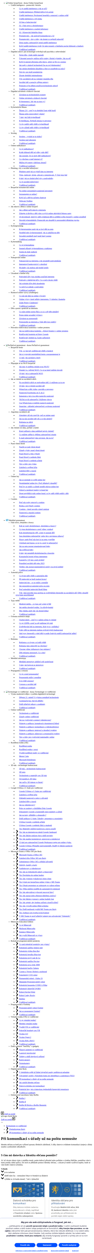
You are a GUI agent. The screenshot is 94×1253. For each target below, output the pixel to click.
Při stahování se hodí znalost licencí (33, 579)
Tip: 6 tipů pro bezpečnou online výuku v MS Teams (39, 882)
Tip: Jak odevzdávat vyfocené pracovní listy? (36, 892)
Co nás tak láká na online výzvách (32, 296)
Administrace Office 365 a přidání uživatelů (36, 862)
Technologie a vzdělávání (29, 713)
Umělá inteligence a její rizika (30, 19)
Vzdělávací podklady (27, 49)
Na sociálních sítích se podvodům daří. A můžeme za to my (42, 382)
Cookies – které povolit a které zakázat (34, 509)
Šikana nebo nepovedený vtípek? (32, 114)
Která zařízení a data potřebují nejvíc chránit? (36, 431)
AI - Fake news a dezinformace (31, 26)
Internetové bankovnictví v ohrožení (33, 264)
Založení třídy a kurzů (27, 471)
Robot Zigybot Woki (27, 992)
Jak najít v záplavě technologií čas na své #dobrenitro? (40, 65)
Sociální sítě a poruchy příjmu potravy (33, 82)
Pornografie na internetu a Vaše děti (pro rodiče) (37, 322)
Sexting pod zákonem (27, 140)
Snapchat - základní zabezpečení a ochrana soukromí (39, 406)
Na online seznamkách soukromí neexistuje (36, 191)
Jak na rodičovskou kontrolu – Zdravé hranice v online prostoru (43, 331)
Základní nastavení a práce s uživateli (33, 798)
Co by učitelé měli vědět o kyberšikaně (34, 128)
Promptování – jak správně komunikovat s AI (36, 36)
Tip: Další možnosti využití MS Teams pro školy (37, 909)
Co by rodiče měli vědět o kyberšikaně (34, 124)
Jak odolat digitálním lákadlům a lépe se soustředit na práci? (42, 69)
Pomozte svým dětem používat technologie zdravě (38, 86)
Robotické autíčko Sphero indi (31, 948)
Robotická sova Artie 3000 (29, 965)
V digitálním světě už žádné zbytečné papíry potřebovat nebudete (44, 1072)
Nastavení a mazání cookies (30, 513)
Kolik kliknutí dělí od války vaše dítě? (33, 152)
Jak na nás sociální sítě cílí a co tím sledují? (35, 419)
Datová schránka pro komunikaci (32, 1086)
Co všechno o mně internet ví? (31, 159)
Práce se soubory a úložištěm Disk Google (35, 808)
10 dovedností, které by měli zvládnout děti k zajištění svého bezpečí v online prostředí (52, 217)
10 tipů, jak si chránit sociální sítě (32, 386)
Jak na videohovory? (27, 805)
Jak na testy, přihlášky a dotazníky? (32, 815)
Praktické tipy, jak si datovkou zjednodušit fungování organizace (44, 1089)
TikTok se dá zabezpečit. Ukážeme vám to (35, 399)
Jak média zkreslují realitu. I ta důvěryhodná (36, 607)
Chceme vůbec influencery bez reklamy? (35, 649)
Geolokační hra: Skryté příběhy (31, 701)
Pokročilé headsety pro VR (29, 1030)
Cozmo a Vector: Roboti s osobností (33, 972)
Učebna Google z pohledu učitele (32, 822)
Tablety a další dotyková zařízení (31, 1056)
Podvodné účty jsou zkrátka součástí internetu (36, 277)
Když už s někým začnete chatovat (32, 198)
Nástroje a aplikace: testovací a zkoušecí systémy (38, 730)
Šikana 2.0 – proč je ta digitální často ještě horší (37, 110)
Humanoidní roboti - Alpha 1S (31, 978)
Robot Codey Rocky (27, 995)
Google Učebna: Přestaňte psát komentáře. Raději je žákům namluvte (45, 846)
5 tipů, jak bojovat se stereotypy (31, 665)
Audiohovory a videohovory (30, 868)
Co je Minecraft (25, 925)
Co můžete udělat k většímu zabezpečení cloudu (37, 435)
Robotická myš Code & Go (29, 958)
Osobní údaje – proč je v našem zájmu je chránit (37, 620)
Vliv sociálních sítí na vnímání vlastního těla (36, 79)
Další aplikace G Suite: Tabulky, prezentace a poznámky (41, 819)
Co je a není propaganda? (29, 674)
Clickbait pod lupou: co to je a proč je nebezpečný (38, 543)
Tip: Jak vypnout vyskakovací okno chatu (35, 879)
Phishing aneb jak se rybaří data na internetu (36, 172)
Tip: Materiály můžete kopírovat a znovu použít (37, 829)
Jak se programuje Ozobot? (29, 1011)
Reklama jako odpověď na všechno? (33, 646)
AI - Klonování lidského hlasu (30, 32)
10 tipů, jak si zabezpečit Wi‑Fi (31, 373)
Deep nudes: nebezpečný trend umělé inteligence (38, 43)
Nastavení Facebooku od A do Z (31, 393)
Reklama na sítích (26, 422)
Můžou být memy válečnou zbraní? (32, 163)
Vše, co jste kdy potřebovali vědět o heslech (36, 351)
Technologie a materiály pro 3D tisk (33, 775)
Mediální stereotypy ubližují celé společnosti (36, 662)
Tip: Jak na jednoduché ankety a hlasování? (36, 872)
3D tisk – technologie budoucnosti (32, 769)
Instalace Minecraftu (27, 932)
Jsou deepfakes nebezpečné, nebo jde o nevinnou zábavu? (41, 536)
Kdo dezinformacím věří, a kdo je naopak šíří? (37, 533)
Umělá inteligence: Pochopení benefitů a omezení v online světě (43, 15)
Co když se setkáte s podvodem (31, 287)
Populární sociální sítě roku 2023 (31, 563)
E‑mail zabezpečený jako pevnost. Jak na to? (36, 438)
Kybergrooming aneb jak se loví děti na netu (36, 229)
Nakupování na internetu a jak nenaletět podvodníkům (40, 261)
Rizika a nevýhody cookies (29, 506)
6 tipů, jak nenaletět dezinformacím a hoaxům (36, 553)
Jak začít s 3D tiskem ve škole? (31, 782)
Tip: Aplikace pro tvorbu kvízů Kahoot (34, 913)
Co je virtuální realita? (27, 1020)
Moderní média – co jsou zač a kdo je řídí (35, 604)
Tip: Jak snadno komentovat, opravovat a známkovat (39, 839)
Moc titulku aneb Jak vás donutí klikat (33, 611)
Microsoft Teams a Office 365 (30, 855)
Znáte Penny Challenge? (28, 303)
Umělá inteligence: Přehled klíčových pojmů (36, 12)
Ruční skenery (24, 1060)
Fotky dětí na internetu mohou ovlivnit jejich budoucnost (41, 630)
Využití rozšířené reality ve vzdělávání (33, 753)
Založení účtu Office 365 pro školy (32, 858)
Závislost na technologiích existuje (32, 95)
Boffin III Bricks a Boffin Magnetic (33, 1105)
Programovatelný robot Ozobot (31, 1008)
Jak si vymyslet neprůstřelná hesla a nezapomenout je (39, 354)
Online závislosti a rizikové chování (33, 98)
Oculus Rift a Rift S (26, 1041)
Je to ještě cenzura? (26, 681)
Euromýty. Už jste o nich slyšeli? (31, 560)
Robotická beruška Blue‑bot (30, 955)
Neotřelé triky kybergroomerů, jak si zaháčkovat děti (39, 233)
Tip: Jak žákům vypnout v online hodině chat (36, 899)
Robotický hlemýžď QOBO (30, 989)
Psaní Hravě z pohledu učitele (30, 461)
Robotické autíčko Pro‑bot (29, 961)
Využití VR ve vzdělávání (29, 1027)
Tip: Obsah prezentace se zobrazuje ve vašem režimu (39, 885)
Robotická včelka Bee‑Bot (29, 951)
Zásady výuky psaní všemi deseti (32, 450)
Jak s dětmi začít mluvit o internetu (32, 210)
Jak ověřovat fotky (26, 550)
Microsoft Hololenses (27, 760)
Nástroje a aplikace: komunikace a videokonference (39, 727)
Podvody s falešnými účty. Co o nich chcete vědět (38, 280)
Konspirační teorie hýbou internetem (33, 557)
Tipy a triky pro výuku (27, 464)
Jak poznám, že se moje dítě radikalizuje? (35, 156)
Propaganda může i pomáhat (30, 677)
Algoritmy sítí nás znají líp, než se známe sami (37, 415)
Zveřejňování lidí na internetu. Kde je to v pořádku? (39, 627)
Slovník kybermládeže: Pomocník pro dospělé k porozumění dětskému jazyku (49, 220)
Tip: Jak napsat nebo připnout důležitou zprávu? (37, 896)
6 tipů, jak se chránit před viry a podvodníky (36, 178)
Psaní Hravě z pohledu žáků (30, 457)
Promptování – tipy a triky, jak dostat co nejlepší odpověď (41, 39)
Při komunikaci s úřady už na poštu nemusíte (36, 1079)
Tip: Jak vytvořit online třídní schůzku (33, 906)
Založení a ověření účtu (28, 467)
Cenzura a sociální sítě (27, 684)
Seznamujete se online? (28, 194)
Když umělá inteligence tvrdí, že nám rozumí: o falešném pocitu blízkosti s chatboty (51, 46)
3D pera (22, 772)
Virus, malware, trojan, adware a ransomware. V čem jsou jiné (43, 175)
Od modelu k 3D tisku (27, 779)
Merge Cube (24, 756)
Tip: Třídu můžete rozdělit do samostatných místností (39, 889)
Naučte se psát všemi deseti (29, 447)
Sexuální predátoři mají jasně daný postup (35, 236)
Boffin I (22, 1098)
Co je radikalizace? (26, 149)
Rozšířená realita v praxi (28, 749)
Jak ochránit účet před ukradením (32, 283)
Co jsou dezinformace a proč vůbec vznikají (36, 529)
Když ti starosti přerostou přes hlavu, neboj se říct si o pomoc (42, 62)
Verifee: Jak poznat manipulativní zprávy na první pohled (41, 567)
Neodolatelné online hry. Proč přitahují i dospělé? (38, 483)
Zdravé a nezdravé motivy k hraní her (33, 490)
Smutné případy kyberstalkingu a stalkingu (35, 248)
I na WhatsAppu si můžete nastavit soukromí (36, 403)
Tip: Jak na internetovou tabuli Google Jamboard (38, 832)
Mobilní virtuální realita (28, 1024)
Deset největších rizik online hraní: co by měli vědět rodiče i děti (44, 493)
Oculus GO (23, 1034)
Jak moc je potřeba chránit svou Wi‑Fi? (34, 367)
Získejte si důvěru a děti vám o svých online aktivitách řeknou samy (45, 213)
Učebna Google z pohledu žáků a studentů (35, 825)
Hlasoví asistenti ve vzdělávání (31, 1050)
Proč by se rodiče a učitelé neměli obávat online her (39, 487)
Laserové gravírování (27, 1053)
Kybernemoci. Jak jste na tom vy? (32, 101)
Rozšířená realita (25, 746)
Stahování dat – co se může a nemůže (33, 583)
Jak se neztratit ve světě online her (32, 480)
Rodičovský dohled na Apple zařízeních (34, 338)
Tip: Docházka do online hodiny (31, 875)
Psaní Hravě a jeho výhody (29, 454)
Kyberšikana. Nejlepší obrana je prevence (35, 121)
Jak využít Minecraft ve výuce (30, 935)
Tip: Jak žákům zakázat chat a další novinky (36, 836)
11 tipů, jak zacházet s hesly (30, 358)
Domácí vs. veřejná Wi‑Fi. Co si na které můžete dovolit (40, 370)
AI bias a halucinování (27, 22)
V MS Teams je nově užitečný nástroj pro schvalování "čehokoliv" (45, 916)
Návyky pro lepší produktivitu (30, 72)
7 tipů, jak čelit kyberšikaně (29, 117)
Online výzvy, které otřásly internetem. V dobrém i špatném (42, 299)
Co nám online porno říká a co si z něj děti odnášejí (39, 312)
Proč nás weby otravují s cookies (31, 502)
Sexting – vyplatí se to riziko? (30, 137)
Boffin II (22, 1102)
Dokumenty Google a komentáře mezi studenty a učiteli (40, 812)
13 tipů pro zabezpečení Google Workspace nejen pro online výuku (45, 842)
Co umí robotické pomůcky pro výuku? (34, 944)
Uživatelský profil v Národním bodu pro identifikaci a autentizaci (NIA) (47, 1076)
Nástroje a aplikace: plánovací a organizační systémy (39, 734)
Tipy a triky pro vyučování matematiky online (36, 737)
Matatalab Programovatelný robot (32, 982)
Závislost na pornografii (28, 318)
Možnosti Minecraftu (27, 928)
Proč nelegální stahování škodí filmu (33, 589)
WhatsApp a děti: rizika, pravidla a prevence (36, 389)
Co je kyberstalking (26, 245)
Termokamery (24, 1063)
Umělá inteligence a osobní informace (33, 29)
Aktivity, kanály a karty (28, 865)
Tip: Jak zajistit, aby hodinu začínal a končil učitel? (38, 902)
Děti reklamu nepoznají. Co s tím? (32, 653)
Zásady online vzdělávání (29, 717)
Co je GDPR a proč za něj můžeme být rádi (36, 623)
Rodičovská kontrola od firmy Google (33, 334)
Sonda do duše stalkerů (28, 252)
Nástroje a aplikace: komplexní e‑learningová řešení (39, 723)
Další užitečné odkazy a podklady (32, 704)
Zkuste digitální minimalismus (30, 75)
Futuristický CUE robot (28, 975)
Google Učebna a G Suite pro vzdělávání (35, 791)
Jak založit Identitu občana (29, 1082)
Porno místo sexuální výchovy (30, 315)
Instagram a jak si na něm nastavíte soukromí (36, 396)
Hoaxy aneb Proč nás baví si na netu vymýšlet (37, 539)
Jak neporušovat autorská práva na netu (34, 586)
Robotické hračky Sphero (29, 968)
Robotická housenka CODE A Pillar (33, 985)
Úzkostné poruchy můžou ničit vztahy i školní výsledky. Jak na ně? (45, 58)
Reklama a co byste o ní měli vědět (32, 642)
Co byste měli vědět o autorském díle (33, 576)
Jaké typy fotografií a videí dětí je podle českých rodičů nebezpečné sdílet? (48, 633)
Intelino (22, 999)
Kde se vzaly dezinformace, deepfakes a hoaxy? (37, 526)
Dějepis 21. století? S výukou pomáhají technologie (39, 697)
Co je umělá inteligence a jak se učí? (33, 9)
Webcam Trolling (25, 201)
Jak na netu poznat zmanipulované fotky (34, 546)
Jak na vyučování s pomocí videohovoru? (35, 720)
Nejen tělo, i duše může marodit (31, 55)
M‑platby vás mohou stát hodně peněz (33, 268)
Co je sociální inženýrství (29, 182)
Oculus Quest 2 (25, 1037)
